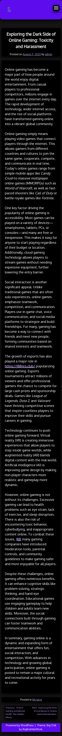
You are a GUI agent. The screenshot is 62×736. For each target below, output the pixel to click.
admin (48, 54)
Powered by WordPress (20, 725)
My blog (37, 699)
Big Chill (51, 725)
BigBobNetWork (32, 729)
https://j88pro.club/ (20, 366)
